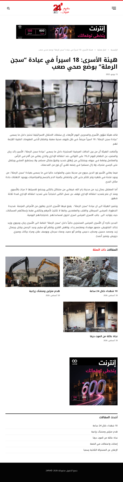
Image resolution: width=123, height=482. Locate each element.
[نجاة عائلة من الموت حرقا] (90, 317)
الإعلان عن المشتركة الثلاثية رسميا (100, 450)
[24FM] (61, 8)
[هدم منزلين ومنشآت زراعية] (32, 272)
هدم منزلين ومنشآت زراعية (44, 291)
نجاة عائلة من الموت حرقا (104, 336)
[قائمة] (114, 8)
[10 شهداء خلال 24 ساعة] (90, 272)
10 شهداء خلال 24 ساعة (104, 291)
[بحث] (8, 8)
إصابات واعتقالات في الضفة (104, 444)
